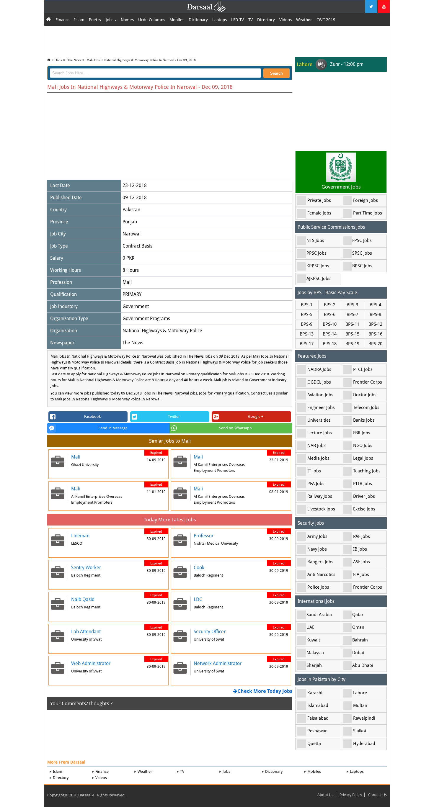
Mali (127, 282)
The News (74, 60)
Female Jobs (319, 213)
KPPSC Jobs (317, 266)
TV (250, 19)
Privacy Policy (351, 795)
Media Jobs (318, 458)
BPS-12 (375, 324)
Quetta (314, 743)
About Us (325, 795)
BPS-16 (375, 334)
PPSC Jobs (316, 253)
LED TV (237, 19)
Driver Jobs (364, 496)
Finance (63, 19)
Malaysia (315, 652)
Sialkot (359, 731)
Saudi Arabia (319, 614)
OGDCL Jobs (319, 382)
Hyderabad (364, 743)
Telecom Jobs (366, 407)
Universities (319, 420)
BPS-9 (306, 324)
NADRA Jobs (319, 369)
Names (127, 19)
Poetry (95, 19)
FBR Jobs (361, 433)
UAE (310, 627)
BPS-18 (330, 343)
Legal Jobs (363, 458)
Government (136, 306)
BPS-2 (329, 304)
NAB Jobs (316, 445)
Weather (304, 19)
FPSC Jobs (362, 240)
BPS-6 (329, 314)
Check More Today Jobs (264, 691)
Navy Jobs (317, 549)
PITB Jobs (362, 483)
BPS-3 (352, 304)
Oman (358, 627)
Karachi (314, 692)
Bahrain (360, 640)
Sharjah (314, 665)
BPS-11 (352, 324)
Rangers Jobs (320, 561)
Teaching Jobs (367, 471)
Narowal (132, 234)
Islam (79, 19)
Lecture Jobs (319, 433)
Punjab (130, 222)
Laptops (219, 19)
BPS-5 (306, 314)
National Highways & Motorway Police (162, 330)
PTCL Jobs (363, 369)
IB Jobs (360, 549)
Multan (360, 705)
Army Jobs (317, 536)
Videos (285, 19)
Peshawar (317, 731)
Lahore (360, 692)
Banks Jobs (364, 420)
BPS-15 (352, 334)
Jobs (110, 19)
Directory (266, 19)
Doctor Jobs (364, 394)
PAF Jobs (361, 536)
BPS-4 (375, 304)
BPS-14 (330, 334)
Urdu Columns (151, 19)
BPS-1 (306, 304)
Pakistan (131, 209)
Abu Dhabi (362, 665)
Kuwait (313, 640)
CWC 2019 (325, 19)
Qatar (357, 614)
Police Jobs (318, 587)
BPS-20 (375, 343)
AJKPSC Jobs (318, 278)
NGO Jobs (362, 445)
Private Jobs (319, 200)
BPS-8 (375, 314)
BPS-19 (352, 343)
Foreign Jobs (365, 200)
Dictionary (198, 19)
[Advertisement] (217, 40)
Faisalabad (318, 718)
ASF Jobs (361, 561)
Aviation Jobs (320, 394)
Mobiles (176, 19)
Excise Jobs (364, 509)
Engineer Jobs (321, 407)
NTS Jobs (315, 240)
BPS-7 (352, 314)
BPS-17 (307, 343)
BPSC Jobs (362, 266)
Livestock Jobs (321, 509)
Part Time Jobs (367, 213)
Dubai (358, 652)
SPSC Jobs (362, 253)
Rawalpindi (364, 718)
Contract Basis (137, 246)
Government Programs (146, 318)
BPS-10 (330, 324)
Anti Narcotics (321, 574)
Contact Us (377, 795)
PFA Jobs (315, 483)
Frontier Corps (367, 382)
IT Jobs (314, 471)
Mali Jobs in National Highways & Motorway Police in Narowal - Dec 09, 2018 (141, 60)
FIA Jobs (361, 574)
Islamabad (317, 705)
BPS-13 (307, 334)
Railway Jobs (319, 496)
